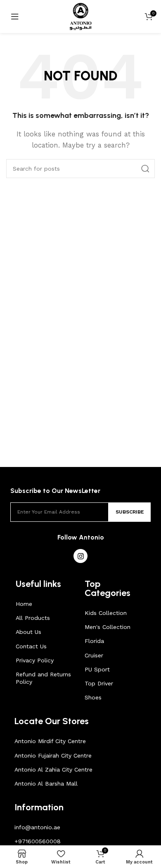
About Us (28, 632)
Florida (94, 641)
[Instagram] (80, 556)
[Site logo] (80, 16)
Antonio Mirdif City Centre (50, 741)
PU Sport (97, 669)
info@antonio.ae (37, 827)
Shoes (93, 697)
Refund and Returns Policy (43, 678)
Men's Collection (107, 627)
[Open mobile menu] (15, 16)
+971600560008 (37, 841)
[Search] (145, 168)
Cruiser (94, 655)
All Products (33, 618)
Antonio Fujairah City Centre (53, 755)
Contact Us (31, 646)
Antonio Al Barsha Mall (46, 783)
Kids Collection (106, 613)
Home (24, 604)
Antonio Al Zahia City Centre (53, 769)
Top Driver (99, 683)
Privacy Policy (35, 660)
